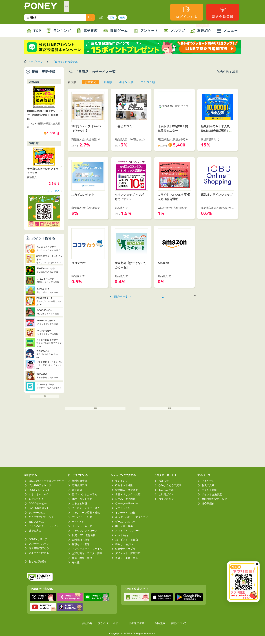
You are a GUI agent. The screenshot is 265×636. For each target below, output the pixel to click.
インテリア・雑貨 (125, 512)
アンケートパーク (39, 543)
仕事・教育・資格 (82, 557)
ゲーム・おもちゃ (125, 521)
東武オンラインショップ (217, 194)
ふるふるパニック (39, 494)
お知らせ (163, 480)
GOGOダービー (38, 503)
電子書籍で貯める (39, 548)
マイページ (208, 480)
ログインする (186, 17)
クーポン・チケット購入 (86, 507)
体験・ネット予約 (82, 498)
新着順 (107, 82)
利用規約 (160, 623)
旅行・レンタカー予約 (84, 494)
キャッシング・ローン (84, 530)
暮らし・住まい (124, 544)
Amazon (163, 262)
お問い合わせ (166, 498)
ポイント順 (126, 82)
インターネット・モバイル (87, 548)
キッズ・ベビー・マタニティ (131, 517)
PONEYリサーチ (38, 539)
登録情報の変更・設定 (214, 498)
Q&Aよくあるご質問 (169, 485)
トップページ (35, 61)
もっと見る (53, 191)
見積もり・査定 (81, 544)
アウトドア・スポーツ (127, 530)
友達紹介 (204, 30)
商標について (178, 623)
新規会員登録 (222, 17)
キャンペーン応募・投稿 (86, 512)
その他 (76, 562)
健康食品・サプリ (125, 548)
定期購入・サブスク (126, 489)
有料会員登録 (79, 485)
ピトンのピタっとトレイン (44, 526)
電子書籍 (90, 30)
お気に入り (208, 485)
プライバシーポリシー (110, 623)
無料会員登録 (79, 480)
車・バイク (78, 521)
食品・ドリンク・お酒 (127, 494)
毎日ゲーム (119, 30)
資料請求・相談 (81, 539)
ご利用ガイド (166, 494)
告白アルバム (36, 521)
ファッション (122, 507)
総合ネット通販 (124, 485)
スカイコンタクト (82, 194)
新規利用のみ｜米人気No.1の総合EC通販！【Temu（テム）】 (215, 131)
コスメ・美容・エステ (127, 557)
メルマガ (178, 30)
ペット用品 (121, 535)
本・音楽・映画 (124, 526)
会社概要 (87, 623)
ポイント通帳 (209, 489)
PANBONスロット (39, 507)
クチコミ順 (147, 82)
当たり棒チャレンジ (40, 485)
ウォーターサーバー (126, 503)
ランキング (62, 30)
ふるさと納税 (79, 503)
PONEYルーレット (39, 489)
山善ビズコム (123, 126)
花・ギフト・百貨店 (126, 539)
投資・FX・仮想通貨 (83, 535)
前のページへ (122, 296)
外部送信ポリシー (139, 623)
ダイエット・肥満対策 (127, 553)
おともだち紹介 (37, 561)
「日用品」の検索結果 (65, 61)
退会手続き (208, 503)
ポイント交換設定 (212, 494)
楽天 (122, 17)
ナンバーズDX (37, 512)
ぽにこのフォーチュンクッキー (46, 480)
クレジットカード (82, 526)
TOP (37, 30)
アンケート (149, 30)
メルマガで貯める (39, 552)
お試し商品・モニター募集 (87, 553)
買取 (112, 17)
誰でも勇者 (35, 530)
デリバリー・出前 (82, 517)
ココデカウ (78, 262)
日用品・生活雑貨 (125, 498)
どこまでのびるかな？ (41, 517)
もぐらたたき (36, 498)
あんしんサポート (168, 489)
